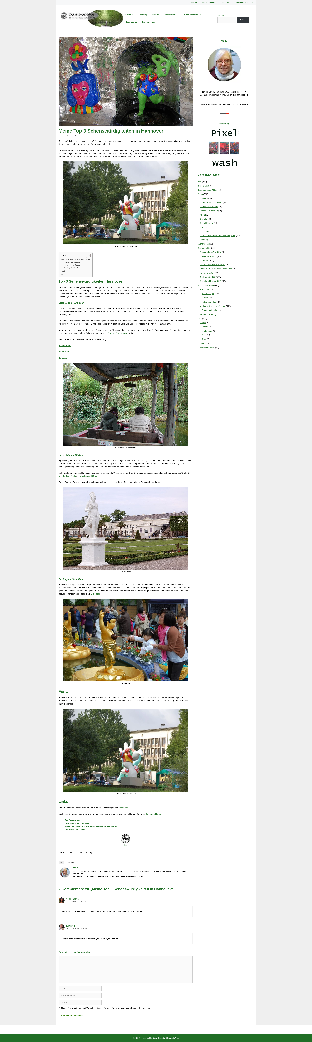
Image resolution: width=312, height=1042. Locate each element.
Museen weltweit (207, 347)
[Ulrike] (65, 876)
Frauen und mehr (209, 310)
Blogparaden (203, 186)
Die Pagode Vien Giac (72, 268)
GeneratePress (173, 1038)
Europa (203, 323)
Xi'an (202, 227)
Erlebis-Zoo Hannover (72, 262)
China (128, 15)
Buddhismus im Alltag (207, 190)
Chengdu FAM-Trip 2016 (210, 252)
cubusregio (71, 926)
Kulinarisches (148, 22)
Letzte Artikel (70, 862)
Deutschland (203, 231)
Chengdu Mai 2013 (208, 256)
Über (61, 862)
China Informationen (209, 206)
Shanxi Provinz (206, 223)
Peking (203, 215)
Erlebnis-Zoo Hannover (118, 333)
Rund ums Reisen (192, 15)
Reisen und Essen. (154, 814)
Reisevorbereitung (208, 314)
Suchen (220, 15)
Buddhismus (131, 22)
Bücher (205, 298)
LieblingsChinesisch (209, 211)
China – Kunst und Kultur (211, 202)
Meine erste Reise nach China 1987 (216, 269)
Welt (154, 15)
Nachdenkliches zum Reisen (212, 306)
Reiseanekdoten (207, 273)
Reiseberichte (170, 15)
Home (125, 845)
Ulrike (75, 868)
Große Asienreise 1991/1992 (212, 264)
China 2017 (205, 260)
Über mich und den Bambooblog (203, 2)
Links (63, 274)
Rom (204, 339)
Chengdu (204, 198)
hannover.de (124, 808)
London (205, 327)
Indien (202, 343)
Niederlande (207, 331)
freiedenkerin (72, 899)
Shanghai (204, 219)
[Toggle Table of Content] (87, 256)
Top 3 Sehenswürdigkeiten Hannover (75, 259)
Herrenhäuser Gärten (72, 265)
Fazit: (63, 271)
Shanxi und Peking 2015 (210, 281)
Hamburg (143, 15)
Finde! (243, 20)
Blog (199, 182)
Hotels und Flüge (209, 302)
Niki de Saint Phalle (67, 476)
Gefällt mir (204, 289)
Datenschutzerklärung (242, 2)
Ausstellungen (208, 294)
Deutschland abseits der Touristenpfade (217, 235)
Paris (204, 335)
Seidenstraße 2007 (208, 277)
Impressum (224, 2)
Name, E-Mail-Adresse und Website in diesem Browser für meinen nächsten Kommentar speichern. (106, 1008)
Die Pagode (96, 594)
